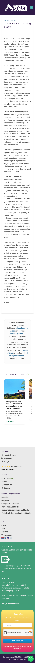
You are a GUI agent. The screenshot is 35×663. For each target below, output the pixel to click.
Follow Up (7, 569)
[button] (31, 7)
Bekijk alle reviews (7, 469)
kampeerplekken (16, 334)
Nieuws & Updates (10, 20)
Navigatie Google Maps (10, 603)
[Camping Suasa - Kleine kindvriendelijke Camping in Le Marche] (16, 7)
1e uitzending (8, 566)
